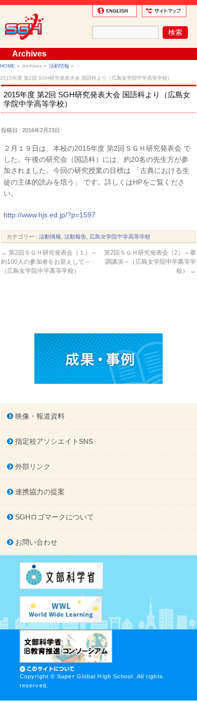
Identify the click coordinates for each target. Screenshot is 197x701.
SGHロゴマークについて (53, 517)
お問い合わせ (35, 542)
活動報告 (75, 236)
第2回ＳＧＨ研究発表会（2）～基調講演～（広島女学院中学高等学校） (150, 261)
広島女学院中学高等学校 (120, 236)
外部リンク (32, 466)
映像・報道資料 (39, 416)
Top (188, 692)
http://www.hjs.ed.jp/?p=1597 (49, 215)
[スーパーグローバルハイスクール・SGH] (26, 43)
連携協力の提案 (39, 492)
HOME (7, 66)
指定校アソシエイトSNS (53, 441)
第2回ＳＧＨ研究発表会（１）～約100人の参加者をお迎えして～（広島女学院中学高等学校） (49, 261)
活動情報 (59, 66)
